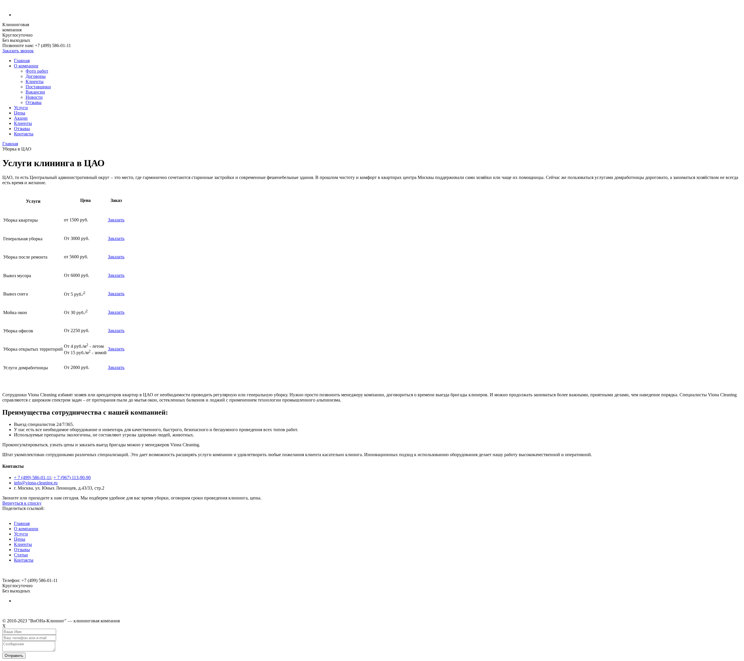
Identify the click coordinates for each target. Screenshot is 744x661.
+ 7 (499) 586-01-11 (32, 477)
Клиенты (35, 81)
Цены (19, 112)
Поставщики (38, 86)
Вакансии (35, 91)
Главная (22, 60)
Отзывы (34, 102)
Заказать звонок (18, 50)
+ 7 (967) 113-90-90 (72, 477)
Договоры (36, 76)
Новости (34, 97)
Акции (21, 118)
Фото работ (37, 71)
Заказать (116, 219)
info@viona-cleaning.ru (36, 482)
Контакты (23, 133)
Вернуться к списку (22, 503)
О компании (26, 65)
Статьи (21, 554)
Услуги (21, 107)
